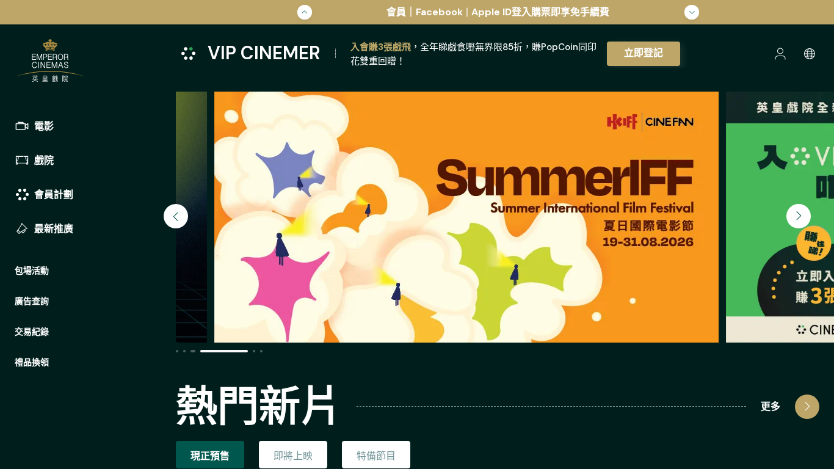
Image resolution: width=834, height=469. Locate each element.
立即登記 (643, 52)
